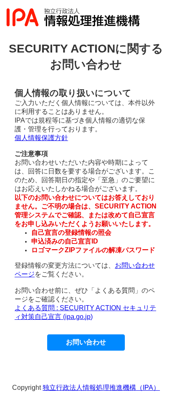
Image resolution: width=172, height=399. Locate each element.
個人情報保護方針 (41, 137)
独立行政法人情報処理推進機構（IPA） (101, 387)
